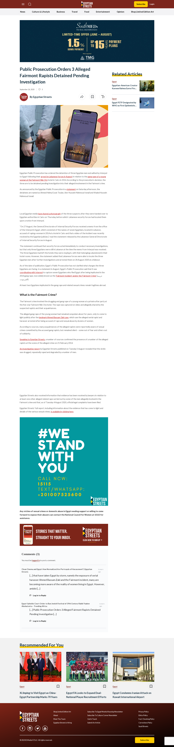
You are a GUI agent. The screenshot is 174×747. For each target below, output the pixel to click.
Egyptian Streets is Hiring (62, 723)
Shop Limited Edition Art (142, 12)
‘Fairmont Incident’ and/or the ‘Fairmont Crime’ (76, 276)
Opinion (120, 12)
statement (71, 189)
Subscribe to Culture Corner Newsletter (102, 715)
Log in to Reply (39, 595)
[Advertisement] (40, 373)
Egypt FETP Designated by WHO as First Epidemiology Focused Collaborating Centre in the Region (124, 104)
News (22, 12)
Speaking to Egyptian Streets (32, 339)
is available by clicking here (62, 411)
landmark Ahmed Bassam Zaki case (54, 317)
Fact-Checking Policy (146, 719)
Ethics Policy (143, 715)
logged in (36, 560)
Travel (74, 12)
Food (86, 12)
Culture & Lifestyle (41, 12)
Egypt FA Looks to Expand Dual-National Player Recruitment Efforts (86, 695)
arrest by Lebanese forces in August (56, 176)
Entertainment (103, 12)
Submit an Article (93, 723)
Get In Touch (92, 719)
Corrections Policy (145, 723)
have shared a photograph (49, 214)
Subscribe (140, 4)
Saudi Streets (143, 726)
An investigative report (30, 349)
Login (152, 4)
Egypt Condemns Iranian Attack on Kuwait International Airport (132, 695)
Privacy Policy (144, 712)
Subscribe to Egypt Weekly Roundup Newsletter (105, 712)
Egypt (114, 82)
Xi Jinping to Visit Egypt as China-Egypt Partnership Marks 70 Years (38, 695)
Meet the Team (59, 719)
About (55, 715)
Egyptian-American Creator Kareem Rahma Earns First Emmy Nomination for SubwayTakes (124, 87)
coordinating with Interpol (31, 272)
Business (61, 12)
